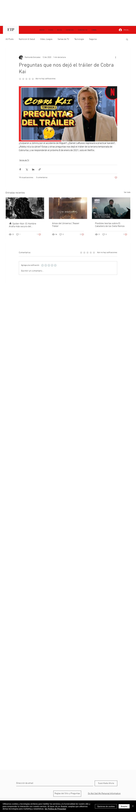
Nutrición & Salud (27, 39)
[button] (94, 30)
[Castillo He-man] (68, 208)
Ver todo (127, 192)
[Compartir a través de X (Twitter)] (26, 169)
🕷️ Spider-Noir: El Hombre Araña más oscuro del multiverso (22, 225)
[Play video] (68, 113)
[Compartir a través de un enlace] (39, 169)
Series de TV (63, 39)
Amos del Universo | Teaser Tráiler (65, 225)
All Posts (10, 39)
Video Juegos (46, 39)
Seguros (93, 39)
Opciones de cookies (106, 806)
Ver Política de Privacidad (55, 808)
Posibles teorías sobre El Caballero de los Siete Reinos (110, 225)
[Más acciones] (115, 57)
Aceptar (124, 806)
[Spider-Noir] (25, 208)
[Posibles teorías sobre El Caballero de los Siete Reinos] (111, 208)
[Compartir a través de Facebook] (20, 169)
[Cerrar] (132, 806)
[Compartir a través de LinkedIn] (33, 169)
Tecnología (79, 39)
